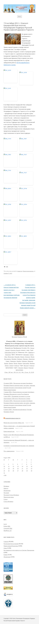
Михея (32, 357)
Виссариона (7, 359)
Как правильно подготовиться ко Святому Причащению (19, 550)
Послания (6, 492)
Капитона (8, 354)
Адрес (5, 548)
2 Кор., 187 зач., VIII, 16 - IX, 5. (13, 372)
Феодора (32, 363)
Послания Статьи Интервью (11, 495)
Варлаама (26, 354)
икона (7, 350)
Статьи (5, 499)
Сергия (31, 354)
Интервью (6, 486)
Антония (27, 357)
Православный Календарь (11, 546)
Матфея (14, 359)
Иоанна (22, 357)
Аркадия (19, 361)
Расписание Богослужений (11, 543)
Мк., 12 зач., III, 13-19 (28, 372)
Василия (26, 365)
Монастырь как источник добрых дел (14, 422)
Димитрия (31, 359)
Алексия (17, 365)
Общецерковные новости (12, 418)
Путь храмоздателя (9, 451)
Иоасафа (17, 357)
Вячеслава (11, 357)
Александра (8, 352)
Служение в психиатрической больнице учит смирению (19, 445)
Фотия (32, 348)
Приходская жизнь (28, 271)
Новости (19, 271)
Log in (5, 524)
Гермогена (13, 361)
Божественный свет (9, 431)
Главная (6, 541)
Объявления (7, 490)
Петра (15, 363)
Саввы (7, 361)
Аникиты (13, 350)
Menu (19, 16)
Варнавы (25, 359)
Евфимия (19, 359)
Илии (5, 357)
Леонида (20, 368)
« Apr (5, 475)
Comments (8, 528)
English (6, 554)
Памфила (30, 352)
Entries (7, 526)
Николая (31, 368)
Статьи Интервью (8, 501)
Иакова (11, 363)
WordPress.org (7, 530)
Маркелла (30, 361)
